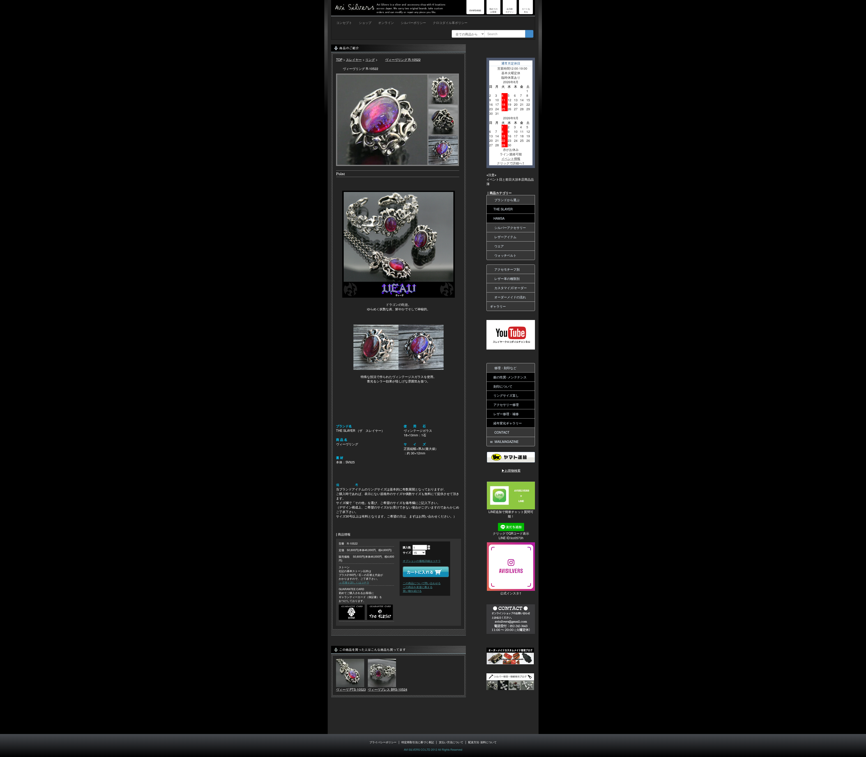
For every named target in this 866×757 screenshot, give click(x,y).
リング (370, 59)
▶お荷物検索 (511, 470)
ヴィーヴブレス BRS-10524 (387, 689)
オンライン (386, 22)
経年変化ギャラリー (507, 423)
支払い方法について (451, 742)
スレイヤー (354, 59)
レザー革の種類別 (506, 278)
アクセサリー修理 (506, 404)
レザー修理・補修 (506, 414)
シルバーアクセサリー (509, 227)
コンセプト (344, 22)
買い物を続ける (412, 591)
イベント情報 (510, 158)
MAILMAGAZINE (505, 441)
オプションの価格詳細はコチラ (422, 561)
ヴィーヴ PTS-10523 (351, 689)
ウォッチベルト (504, 255)
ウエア (498, 246)
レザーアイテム (504, 237)
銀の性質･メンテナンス (510, 377)
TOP (339, 59)
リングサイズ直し (506, 395)
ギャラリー (498, 306)
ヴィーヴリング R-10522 (403, 59)
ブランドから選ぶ (506, 200)
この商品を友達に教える (418, 587)
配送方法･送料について (482, 742)
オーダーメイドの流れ (509, 297)
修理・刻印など (504, 368)
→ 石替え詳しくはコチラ (354, 582)
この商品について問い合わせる (422, 583)
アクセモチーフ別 (506, 269)
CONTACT (501, 432)
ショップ (365, 22)
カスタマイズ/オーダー (510, 287)
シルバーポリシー (413, 22)
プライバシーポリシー (382, 742)
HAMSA (498, 218)
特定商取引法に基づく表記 (417, 742)
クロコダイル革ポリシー (450, 22)
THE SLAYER (503, 209)
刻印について (502, 386)
